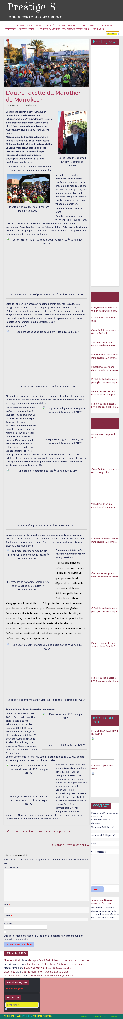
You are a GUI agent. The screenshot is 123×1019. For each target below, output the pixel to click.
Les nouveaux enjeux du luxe (103, 319)
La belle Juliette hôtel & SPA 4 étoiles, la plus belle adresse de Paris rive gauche (104, 406)
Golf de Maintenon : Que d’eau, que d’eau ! (45, 971)
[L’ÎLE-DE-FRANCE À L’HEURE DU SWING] (102, 748)
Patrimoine (27, 29)
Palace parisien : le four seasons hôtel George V (103, 393)
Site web (8, 923)
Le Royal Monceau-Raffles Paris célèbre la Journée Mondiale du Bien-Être (104, 356)
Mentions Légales (14, 989)
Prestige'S (32, 7)
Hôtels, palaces (99, 297)
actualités (85, 1017)
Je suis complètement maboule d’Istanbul (102, 902)
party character (12, 975)
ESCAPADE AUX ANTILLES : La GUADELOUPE (47, 968)
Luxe (82, 25)
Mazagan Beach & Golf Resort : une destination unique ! (59, 960)
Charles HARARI (12, 960)
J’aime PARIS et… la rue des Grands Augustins (105, 331)
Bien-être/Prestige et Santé (35, 25)
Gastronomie (67, 25)
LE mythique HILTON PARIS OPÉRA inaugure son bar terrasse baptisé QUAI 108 (105, 309)
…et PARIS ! (98, 29)
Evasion (107, 25)
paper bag (9, 971)
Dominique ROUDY (31, 105)
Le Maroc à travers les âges (70, 844)
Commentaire (12, 867)
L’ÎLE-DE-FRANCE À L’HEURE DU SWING (104, 732)
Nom (7, 904)
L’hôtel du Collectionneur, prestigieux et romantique (104, 381)
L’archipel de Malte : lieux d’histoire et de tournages (56, 964)
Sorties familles (49, 29)
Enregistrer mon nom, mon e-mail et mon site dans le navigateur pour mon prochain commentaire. (43, 937)
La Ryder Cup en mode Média (102, 767)
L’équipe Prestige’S (111, 1017)
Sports (93, 25)
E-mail (8, 915)
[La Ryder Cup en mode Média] (102, 783)
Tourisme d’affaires (75, 29)
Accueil (10, 25)
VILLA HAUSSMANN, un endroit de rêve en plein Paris (103, 344)
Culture (10, 29)
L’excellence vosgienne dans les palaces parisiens (37, 831)
